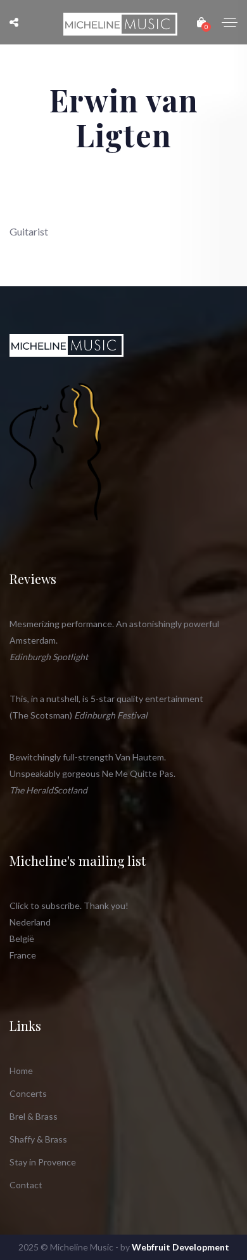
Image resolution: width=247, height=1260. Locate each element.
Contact (26, 1184)
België (22, 938)
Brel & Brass (34, 1116)
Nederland (30, 922)
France (23, 955)
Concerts (28, 1093)
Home (21, 1070)
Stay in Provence (43, 1162)
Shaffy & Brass (38, 1139)
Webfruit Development (180, 1247)
